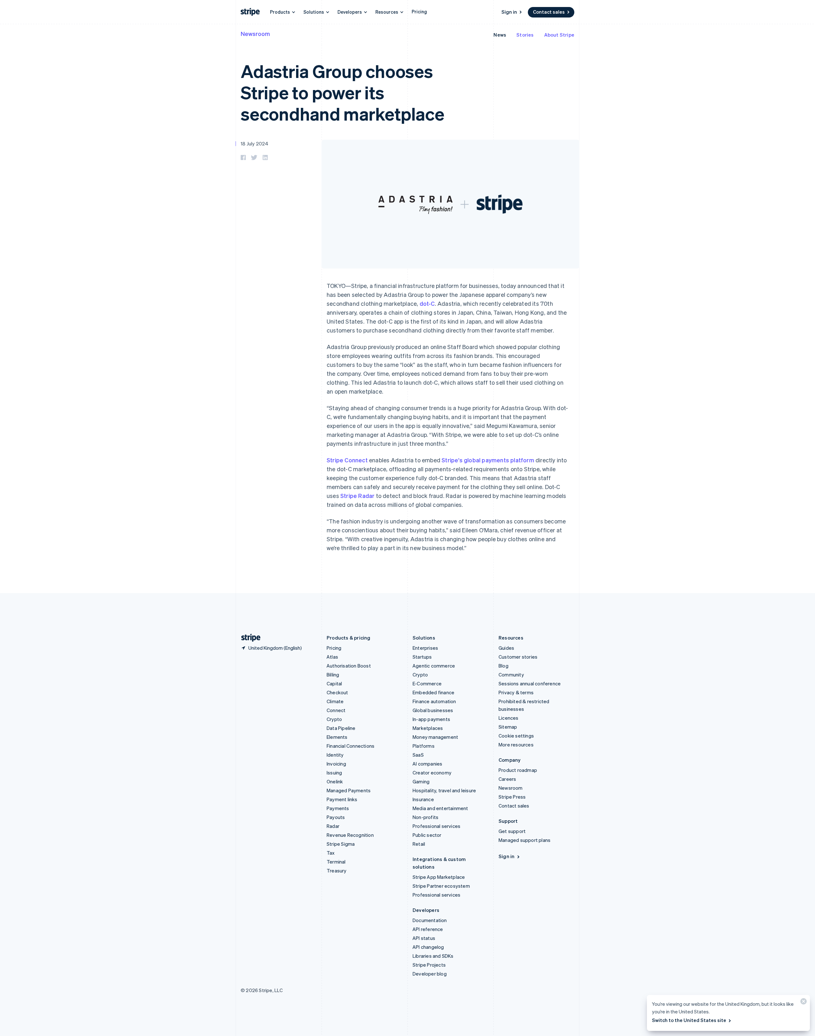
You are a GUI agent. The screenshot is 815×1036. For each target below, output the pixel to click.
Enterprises (425, 648)
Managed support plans (524, 840)
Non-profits (425, 817)
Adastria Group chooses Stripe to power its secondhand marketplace (342, 92)
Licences (509, 718)
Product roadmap (518, 770)
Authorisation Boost (349, 665)
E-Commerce (427, 683)
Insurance (423, 799)
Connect (336, 710)
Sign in (509, 12)
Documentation (430, 920)
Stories (525, 35)
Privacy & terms (516, 692)
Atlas (332, 657)
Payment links (342, 799)
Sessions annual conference (530, 683)
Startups (422, 657)
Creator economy (432, 772)
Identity (335, 755)
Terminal (336, 861)
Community (511, 674)
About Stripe (559, 35)
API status (424, 938)
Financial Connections (350, 746)
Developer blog (430, 973)
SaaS (418, 755)
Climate (335, 701)
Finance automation (434, 701)
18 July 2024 (254, 143)
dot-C (427, 303)
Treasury (337, 870)
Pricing (419, 11)
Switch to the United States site (689, 1020)
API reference (428, 929)
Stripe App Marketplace (439, 877)
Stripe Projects (429, 965)
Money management (435, 737)
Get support (512, 831)
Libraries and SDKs (433, 956)
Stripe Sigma (341, 844)
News (499, 35)
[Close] (802, 1003)
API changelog (428, 947)
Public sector (427, 835)
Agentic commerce (434, 665)
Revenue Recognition (350, 835)
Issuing (334, 772)
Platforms (424, 746)
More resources (516, 744)
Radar (333, 826)
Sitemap (508, 727)
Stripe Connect (347, 460)
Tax (331, 853)
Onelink (335, 781)
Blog (503, 665)
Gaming (421, 781)
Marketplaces (428, 728)
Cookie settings (516, 735)
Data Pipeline (341, 728)
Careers (507, 779)
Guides (506, 648)
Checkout (337, 692)
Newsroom (255, 33)
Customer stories (518, 657)
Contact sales (549, 12)
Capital (334, 683)
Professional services (436, 826)
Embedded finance (433, 692)
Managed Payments (349, 790)
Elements (337, 737)
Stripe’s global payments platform (488, 460)
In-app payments (431, 719)
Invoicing (336, 763)
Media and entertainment (440, 808)
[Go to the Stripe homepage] (248, 638)
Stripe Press (512, 797)
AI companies (427, 763)
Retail (419, 844)
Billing (333, 674)
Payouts (336, 817)
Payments (338, 808)
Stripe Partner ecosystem (441, 886)
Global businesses (433, 710)
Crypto (334, 719)
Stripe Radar (357, 495)
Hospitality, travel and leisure (444, 790)
